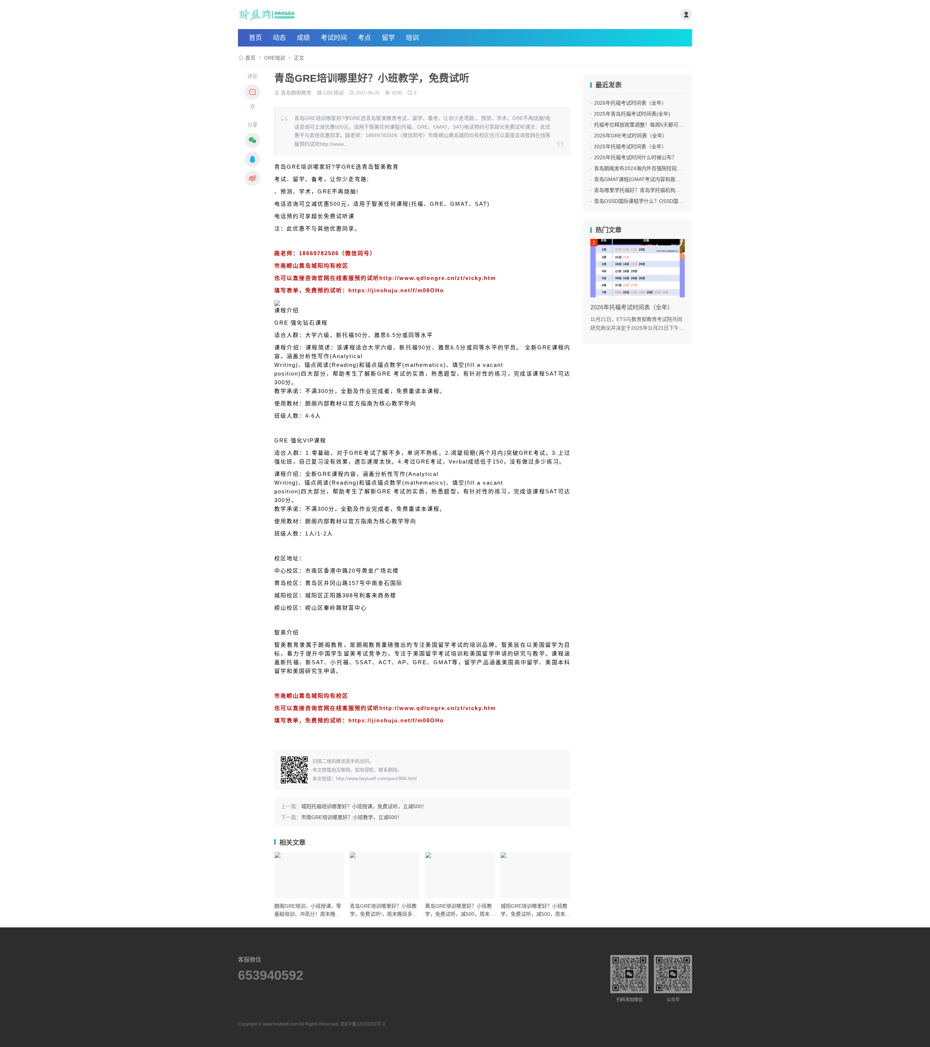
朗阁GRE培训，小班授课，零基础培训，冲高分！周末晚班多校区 (307, 914)
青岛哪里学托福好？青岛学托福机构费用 (640, 190)
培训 (412, 37)
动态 (279, 37)
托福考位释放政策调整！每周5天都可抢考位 (644, 125)
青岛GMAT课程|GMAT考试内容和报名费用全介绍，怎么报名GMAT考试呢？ (680, 179)
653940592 (270, 975)
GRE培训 (274, 58)
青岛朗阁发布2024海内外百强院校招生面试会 (645, 168)
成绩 (303, 37)
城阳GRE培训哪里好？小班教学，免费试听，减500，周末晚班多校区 (535, 914)
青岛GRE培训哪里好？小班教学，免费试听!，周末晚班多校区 (383, 914)
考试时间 (334, 37)
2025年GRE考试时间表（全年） (630, 136)
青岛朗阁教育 (296, 92)
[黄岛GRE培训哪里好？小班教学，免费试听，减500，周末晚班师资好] (460, 875)
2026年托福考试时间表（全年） (630, 103)
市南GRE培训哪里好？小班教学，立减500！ (351, 817)
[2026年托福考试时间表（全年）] (637, 268)
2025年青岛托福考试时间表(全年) (632, 114)
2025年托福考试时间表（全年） (630, 146)
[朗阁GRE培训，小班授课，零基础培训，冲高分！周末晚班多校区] (309, 875)
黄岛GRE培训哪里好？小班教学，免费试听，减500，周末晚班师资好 (460, 914)
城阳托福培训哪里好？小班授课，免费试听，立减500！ (364, 806)
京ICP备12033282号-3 (362, 1024)
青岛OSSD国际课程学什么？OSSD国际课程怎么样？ (654, 201)
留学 (388, 37)
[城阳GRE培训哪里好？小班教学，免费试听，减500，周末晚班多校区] (536, 875)
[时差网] (313, 14)
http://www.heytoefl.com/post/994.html (376, 778)
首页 (255, 37)
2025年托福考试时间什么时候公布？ (635, 157)
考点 (364, 37)
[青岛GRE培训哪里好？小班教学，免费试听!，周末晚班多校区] (385, 875)
